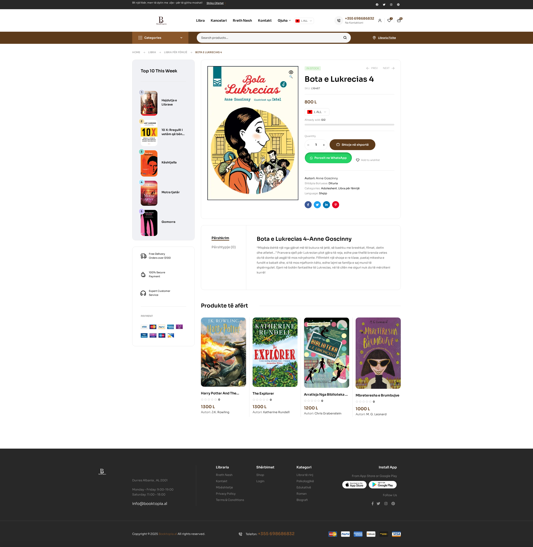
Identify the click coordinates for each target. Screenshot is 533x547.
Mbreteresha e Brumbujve (377, 395)
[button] (291, 74)
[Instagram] (391, 4)
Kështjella (169, 162)
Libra (152, 52)
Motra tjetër (171, 192)
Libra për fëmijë (175, 52)
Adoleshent (329, 188)
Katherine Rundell (276, 412)
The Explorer (263, 393)
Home (136, 52)
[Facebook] (377, 4)
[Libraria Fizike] (374, 37)
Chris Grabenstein (328, 413)
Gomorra (168, 222)
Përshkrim (220, 238)
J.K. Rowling (220, 412)
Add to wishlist (370, 160)
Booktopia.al (168, 534)
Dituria (333, 183)
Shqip (323, 193)
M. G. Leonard (376, 414)
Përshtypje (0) (224, 247)
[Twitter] (384, 4)
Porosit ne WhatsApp (330, 158)
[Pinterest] (398, 4)
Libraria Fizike (387, 37)
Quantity (310, 136)
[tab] (224, 238)
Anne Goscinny (327, 178)
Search (345, 38)
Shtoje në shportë (355, 145)
